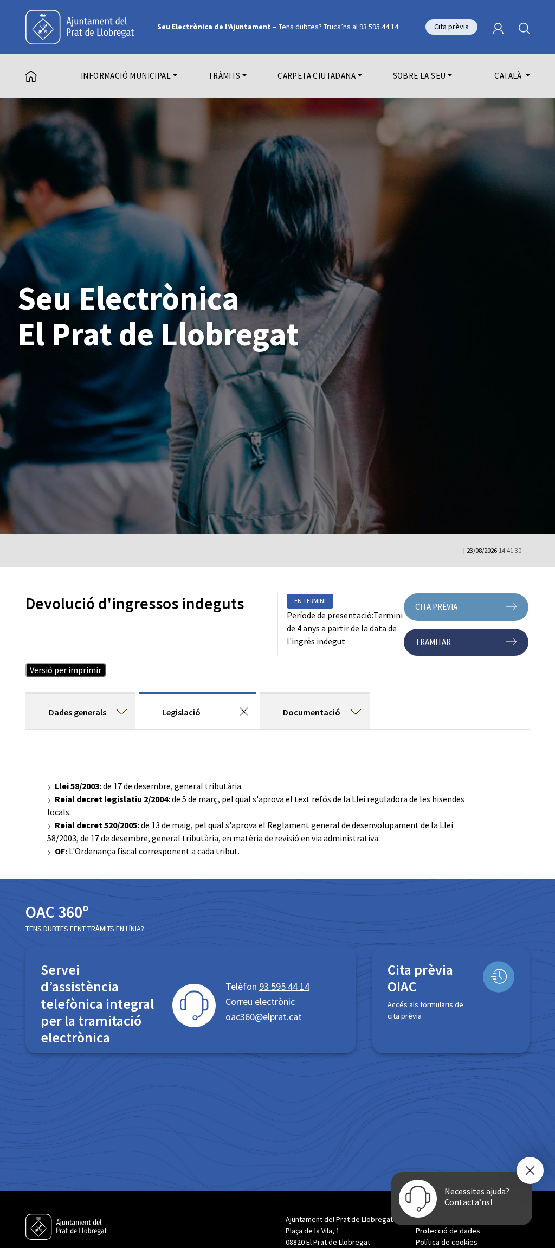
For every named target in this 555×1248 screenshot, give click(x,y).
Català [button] (509, 76)
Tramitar (433, 642)
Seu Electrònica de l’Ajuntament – (277, 26)
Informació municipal (126, 76)
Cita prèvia (451, 26)
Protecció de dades (448, 1231)
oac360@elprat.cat (263, 1016)
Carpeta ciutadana (317, 76)
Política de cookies (446, 1242)
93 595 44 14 (284, 986)
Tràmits (224, 76)
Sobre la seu (419, 76)
